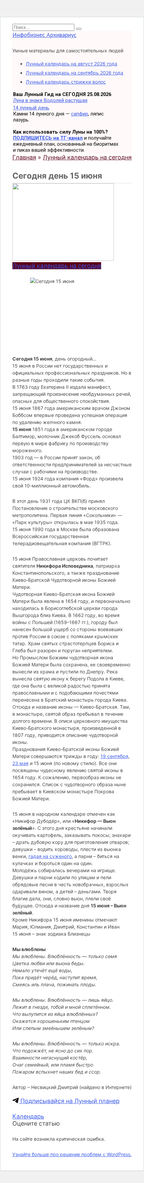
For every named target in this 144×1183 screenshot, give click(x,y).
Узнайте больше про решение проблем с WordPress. (72, 1154)
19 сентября (114, 756)
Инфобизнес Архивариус (44, 35)
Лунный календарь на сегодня (56, 265)
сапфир (79, 114)
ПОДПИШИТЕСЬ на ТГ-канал (48, 138)
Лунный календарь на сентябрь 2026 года (74, 73)
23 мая (20, 763)
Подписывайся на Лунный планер (69, 1100)
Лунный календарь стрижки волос (66, 82)
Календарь (28, 1116)
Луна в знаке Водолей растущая (50, 100)
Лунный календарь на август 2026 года (71, 63)
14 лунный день (31, 108)
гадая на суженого (50, 856)
